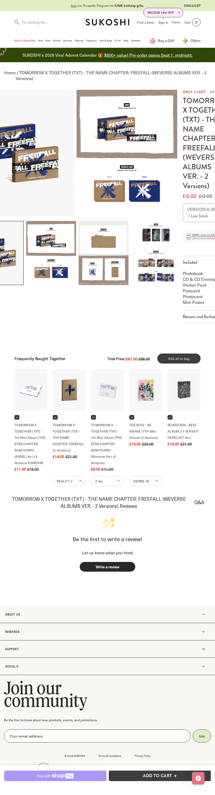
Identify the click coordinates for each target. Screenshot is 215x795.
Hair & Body (105, 40)
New (40, 40)
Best (48, 40)
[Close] (179, 12)
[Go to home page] (107, 22)
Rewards (135, 40)
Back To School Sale (24, 40)
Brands (56, 40)
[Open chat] (198, 778)
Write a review (107, 567)
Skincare (67, 40)
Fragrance (91, 40)
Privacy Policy (142, 756)
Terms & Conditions (110, 756)
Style (125, 40)
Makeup (79, 40)
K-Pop (118, 40)
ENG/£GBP (192, 5)
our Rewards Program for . (107, 5)
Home (10, 73)
